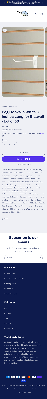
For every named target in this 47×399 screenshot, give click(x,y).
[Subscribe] (40, 257)
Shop (6, 318)
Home (6, 308)
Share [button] (6, 219)
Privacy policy (12, 389)
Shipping (4, 129)
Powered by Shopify (27, 385)
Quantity (5, 140)
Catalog (7, 313)
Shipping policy (37, 389)
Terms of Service (10, 294)
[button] (4, 13)
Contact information (24, 392)
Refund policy (40, 385)
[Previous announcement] (4, 3)
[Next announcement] (42, 3)
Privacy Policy (9, 273)
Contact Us (8, 289)
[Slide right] (28, 101)
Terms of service (24, 389)
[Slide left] (18, 101)
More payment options (23, 164)
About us (7, 323)
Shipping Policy (10, 284)
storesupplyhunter (14, 385)
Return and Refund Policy (14, 278)
